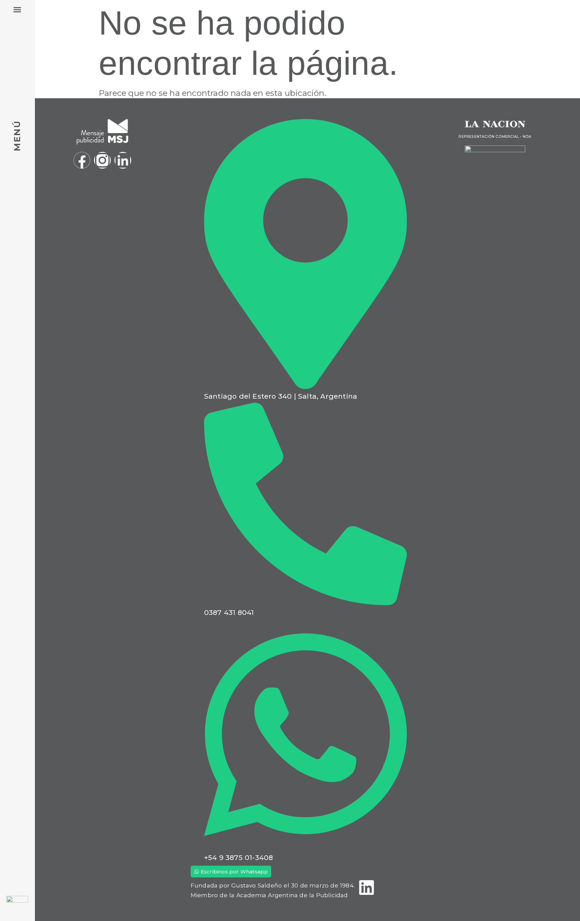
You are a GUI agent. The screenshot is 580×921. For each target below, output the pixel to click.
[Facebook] (82, 160)
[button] (17, 9)
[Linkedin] (122, 160)
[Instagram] (102, 160)
